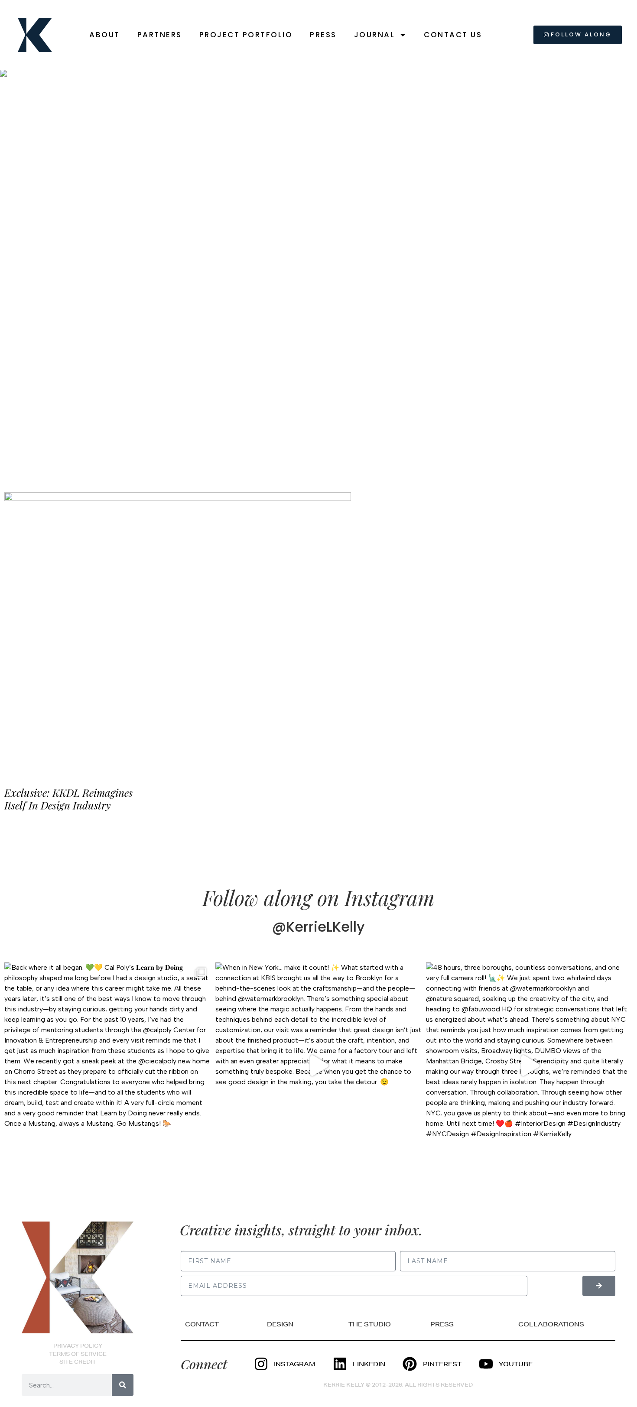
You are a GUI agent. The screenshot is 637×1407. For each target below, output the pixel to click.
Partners (159, 34)
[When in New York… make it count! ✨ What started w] (318, 1065)
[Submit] (598, 1286)
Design (280, 1324)
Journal (374, 34)
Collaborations (551, 1324)
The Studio (369, 1324)
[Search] (122, 1385)
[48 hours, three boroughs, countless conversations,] (529, 1065)
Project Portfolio (246, 34)
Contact (202, 1324)
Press (323, 34)
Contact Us (453, 34)
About (104, 34)
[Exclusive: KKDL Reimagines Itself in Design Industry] (177, 631)
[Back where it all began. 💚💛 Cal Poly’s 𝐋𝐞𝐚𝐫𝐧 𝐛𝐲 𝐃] (107, 1065)
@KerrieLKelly (318, 926)
